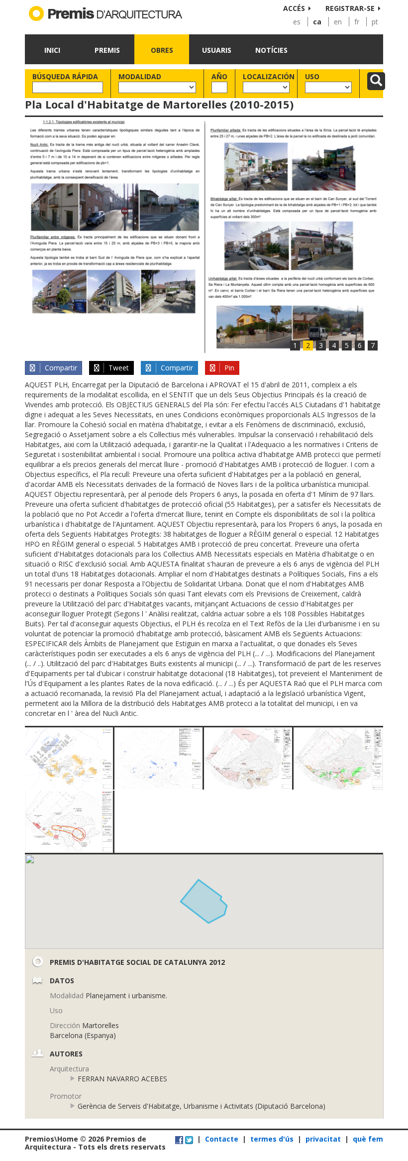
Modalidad (139, 76)
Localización (266, 76)
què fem (368, 1139)
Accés (294, 8)
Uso (312, 76)
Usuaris (216, 50)
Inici (52, 50)
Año (219, 76)
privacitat (323, 1139)
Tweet (117, 367)
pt (375, 21)
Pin (228, 367)
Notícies (271, 50)
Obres (162, 50)
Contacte (221, 1139)
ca (317, 21)
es (297, 21)
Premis (107, 50)
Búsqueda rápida (65, 76)
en (338, 21)
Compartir (60, 367)
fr (356, 21)
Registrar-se (350, 8)
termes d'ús (272, 1139)
